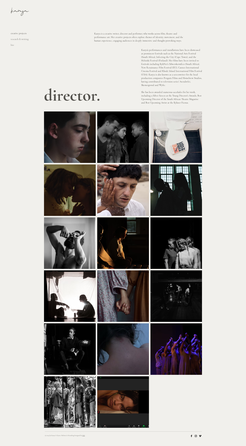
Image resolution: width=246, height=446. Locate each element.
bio (12, 44)
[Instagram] (195, 435)
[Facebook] (191, 435)
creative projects (19, 33)
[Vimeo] (200, 435)
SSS (83, 435)
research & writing (20, 39)
